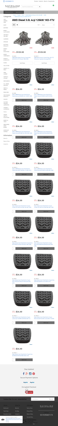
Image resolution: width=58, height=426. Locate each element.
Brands (19, 12)
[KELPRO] (30, 85)
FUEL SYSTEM (6, 65)
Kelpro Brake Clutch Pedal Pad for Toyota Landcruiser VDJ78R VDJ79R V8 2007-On (21, 317)
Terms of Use (29, 408)
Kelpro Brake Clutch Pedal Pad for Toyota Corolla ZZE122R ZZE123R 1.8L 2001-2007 (21, 206)
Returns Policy (7, 141)
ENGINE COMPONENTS (7, 55)
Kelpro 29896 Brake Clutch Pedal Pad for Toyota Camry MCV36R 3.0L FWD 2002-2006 (22, 132)
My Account (6, 408)
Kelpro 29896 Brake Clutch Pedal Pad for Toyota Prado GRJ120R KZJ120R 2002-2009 (43, 169)
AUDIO (5, 25)
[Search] (39, 6)
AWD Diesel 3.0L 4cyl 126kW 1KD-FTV (23, 16)
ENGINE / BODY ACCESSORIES (6, 50)
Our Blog (17, 411)
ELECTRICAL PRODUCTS (6, 45)
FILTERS (5, 63)
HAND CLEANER (5, 73)
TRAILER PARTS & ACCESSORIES (6, 116)
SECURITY (6, 99)
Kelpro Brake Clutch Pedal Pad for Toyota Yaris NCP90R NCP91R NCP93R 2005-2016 (22, 354)
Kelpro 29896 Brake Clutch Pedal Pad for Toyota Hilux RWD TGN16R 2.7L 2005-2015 (21, 169)
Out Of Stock (22, 63)
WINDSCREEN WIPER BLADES (6, 126)
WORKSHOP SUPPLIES (6, 130)
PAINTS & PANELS (5, 88)
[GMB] (30, 47)
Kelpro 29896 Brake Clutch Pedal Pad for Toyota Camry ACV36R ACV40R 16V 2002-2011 (43, 96)
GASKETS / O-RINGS (6, 69)
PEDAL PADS (6, 92)
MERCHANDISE (7, 81)
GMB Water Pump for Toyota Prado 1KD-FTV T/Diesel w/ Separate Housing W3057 (44, 58)
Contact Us (41, 1)
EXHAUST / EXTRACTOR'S (6, 59)
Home (14, 15)
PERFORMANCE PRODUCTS (7, 95)
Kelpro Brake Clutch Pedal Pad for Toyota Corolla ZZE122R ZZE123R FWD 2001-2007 (44, 206)
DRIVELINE (6, 42)
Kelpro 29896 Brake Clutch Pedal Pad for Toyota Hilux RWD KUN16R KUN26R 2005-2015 (43, 133)
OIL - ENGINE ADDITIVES (6, 84)
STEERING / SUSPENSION (6, 108)
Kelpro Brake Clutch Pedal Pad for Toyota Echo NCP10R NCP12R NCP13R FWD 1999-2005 (22, 243)
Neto (34, 424)
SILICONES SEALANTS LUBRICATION (6, 103)
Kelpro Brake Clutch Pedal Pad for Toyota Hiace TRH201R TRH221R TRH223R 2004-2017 (21, 281)
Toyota (18, 15)
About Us (46, 1)
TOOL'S (5, 112)
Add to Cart (24, 100)
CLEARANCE (6, 39)
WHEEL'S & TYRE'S (6, 121)
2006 (45, 15)
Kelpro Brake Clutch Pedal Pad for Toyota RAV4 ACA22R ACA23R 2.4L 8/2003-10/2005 (44, 317)
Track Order (6, 411)
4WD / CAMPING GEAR (5, 21)
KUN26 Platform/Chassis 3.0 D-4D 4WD (34, 15)
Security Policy (30, 417)
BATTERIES (6, 28)
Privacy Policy (30, 411)
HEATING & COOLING (6, 77)
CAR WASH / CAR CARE (6, 35)
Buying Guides (51, 1)
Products (36, 1)
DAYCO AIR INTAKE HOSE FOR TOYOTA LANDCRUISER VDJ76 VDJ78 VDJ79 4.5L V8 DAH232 (14, 419)
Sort (39, 25)
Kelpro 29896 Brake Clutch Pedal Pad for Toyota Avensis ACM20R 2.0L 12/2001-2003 (22, 95)
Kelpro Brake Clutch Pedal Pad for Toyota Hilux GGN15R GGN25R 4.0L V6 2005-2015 (44, 280)
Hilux (23, 15)
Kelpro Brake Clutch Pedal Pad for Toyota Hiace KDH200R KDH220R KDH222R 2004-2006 (43, 244)
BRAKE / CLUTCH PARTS (7, 31)
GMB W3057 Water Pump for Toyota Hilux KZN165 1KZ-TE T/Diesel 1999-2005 (21, 58)
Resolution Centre (7, 414)
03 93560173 (9, 1)
